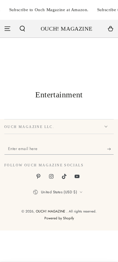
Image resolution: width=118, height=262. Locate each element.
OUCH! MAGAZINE (51, 211)
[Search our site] (22, 28)
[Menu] (7, 28)
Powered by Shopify (59, 218)
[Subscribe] (110, 149)
